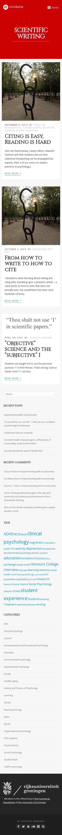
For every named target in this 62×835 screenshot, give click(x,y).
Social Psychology (40, 584)
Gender (19, 564)
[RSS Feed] (43, 826)
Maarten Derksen (40, 337)
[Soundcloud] (33, 826)
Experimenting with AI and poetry (20, 414)
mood (13, 574)
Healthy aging (11, 681)
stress (16, 591)
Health (27, 564)
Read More (13, 173)
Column (8, 638)
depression (34, 548)
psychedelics (10, 579)
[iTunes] (28, 826)
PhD (46, 574)
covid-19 (8, 548)
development (48, 548)
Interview (11, 569)
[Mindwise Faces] (38, 826)
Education (9, 652)
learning (33, 570)
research (42, 579)
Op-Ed (7, 723)
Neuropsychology (25, 574)
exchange (10, 564)
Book (24, 534)
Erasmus (40, 558)
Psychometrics (11, 745)
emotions (27, 558)
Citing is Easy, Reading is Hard (28, 139)
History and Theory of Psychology (21, 688)
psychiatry (22, 579)
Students (34, 599)
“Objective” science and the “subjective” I (28, 349)
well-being (22, 604)
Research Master (12, 584)
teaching (44, 599)
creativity (19, 548)
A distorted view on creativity (18, 432)
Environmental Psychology (17, 659)
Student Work (11, 759)
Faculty (7, 673)
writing (40, 604)
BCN (17, 534)
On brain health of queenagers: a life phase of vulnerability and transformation (27, 441)
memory (44, 570)
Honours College (44, 564)
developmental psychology (17, 552)
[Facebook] (18, 826)
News (7, 716)
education (12, 557)
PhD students (11, 738)
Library (7, 702)
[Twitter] (23, 826)
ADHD (9, 533)
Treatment (10, 604)
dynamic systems (39, 553)
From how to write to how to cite (28, 263)
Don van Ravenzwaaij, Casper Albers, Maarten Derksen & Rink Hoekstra (30, 128)
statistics (8, 591)
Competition (49, 542)
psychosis (32, 579)
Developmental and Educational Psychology (26, 645)
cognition (36, 542)
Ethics (47, 558)
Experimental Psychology (16, 666)
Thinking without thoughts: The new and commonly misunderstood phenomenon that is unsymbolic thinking (27, 496)
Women (32, 604)
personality (39, 574)
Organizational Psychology (17, 731)
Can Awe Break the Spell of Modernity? (23, 450)
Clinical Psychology (13, 631)
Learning (8, 695)
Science (24, 584)
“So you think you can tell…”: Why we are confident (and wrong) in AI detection (29, 423)
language (22, 570)
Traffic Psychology (13, 766)
